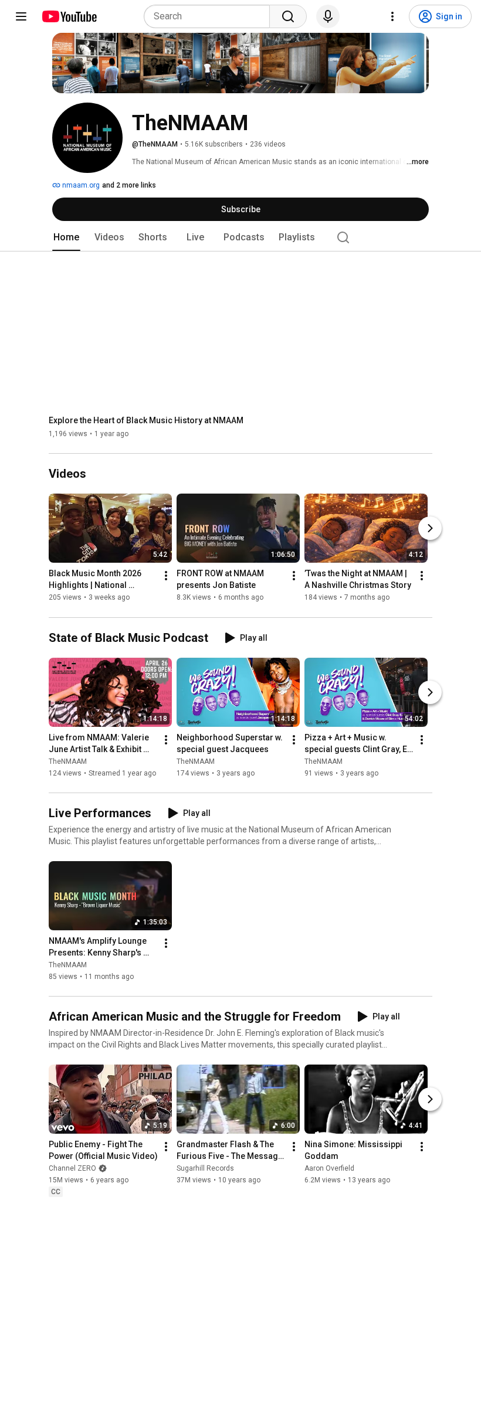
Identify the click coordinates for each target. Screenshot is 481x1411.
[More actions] (166, 576)
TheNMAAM (68, 761)
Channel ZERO (72, 1168)
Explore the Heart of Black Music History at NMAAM (146, 420)
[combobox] (210, 16)
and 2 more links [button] (129, 185)
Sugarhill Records (205, 1168)
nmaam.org (80, 185)
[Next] (430, 528)
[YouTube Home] (69, 16)
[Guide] (21, 16)
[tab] (66, 237)
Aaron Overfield (329, 1168)
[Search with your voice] (328, 16)
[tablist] (240, 237)
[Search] (288, 16)
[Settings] (392, 16)
